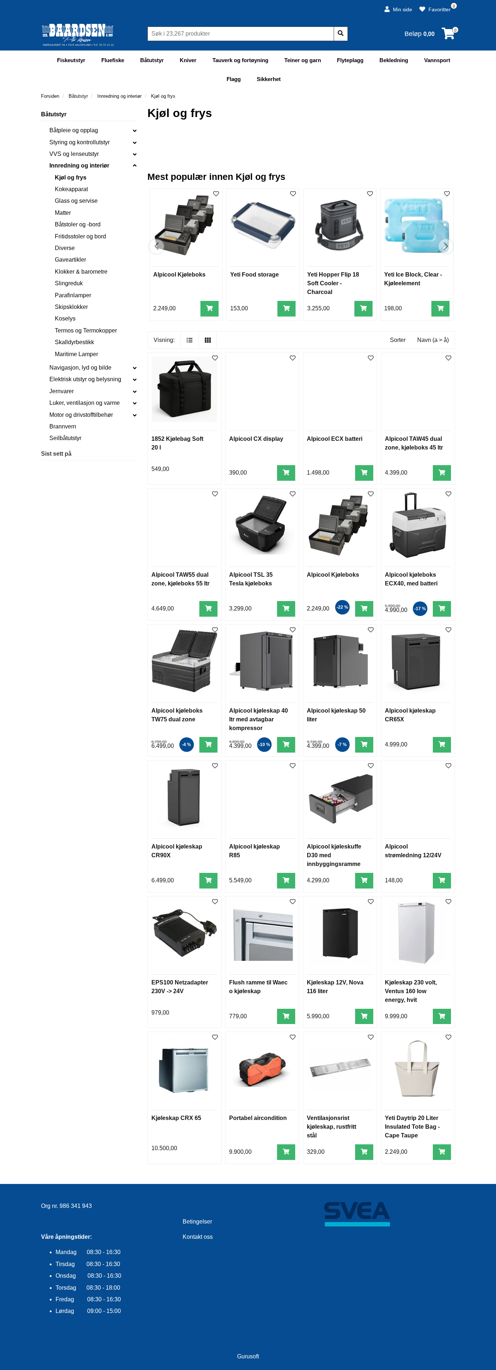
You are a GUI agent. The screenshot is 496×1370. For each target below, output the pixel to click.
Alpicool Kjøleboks (179, 274)
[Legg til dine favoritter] (216, 194)
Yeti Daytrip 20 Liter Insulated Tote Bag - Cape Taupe (412, 1127)
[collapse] (135, 130)
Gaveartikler (70, 260)
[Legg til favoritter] (215, 358)
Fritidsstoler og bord (80, 236)
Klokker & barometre (81, 272)
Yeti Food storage (254, 274)
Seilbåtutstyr (65, 438)
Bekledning (393, 60)
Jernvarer (61, 391)
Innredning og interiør (79, 165)
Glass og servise (76, 201)
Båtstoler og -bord (78, 224)
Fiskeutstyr (71, 60)
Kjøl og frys (70, 177)
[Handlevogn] (448, 36)
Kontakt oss (198, 1237)
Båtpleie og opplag (73, 130)
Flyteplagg (350, 60)
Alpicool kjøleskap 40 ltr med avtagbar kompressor (258, 719)
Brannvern (62, 426)
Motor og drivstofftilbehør (81, 415)
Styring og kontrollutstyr (79, 142)
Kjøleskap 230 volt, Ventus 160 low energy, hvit (411, 991)
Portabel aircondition (258, 1118)
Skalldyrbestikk (74, 342)
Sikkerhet (269, 79)
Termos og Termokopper (86, 330)
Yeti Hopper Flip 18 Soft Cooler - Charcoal (333, 283)
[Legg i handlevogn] (209, 309)
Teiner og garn (302, 60)
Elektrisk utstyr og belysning (85, 379)
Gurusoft (248, 1356)
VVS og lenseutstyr (74, 154)
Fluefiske (112, 60)
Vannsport (437, 60)
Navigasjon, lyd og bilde (80, 367)
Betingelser (197, 1221)
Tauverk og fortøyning (240, 60)
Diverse (65, 248)
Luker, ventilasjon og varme (84, 403)
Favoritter (439, 9)
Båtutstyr (152, 60)
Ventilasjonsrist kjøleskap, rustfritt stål (331, 1127)
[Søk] (340, 34)
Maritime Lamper (76, 354)
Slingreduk (69, 283)
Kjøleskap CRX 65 (176, 1118)
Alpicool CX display (256, 439)
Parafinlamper (73, 295)
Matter (63, 213)
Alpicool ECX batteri (334, 439)
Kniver (188, 60)
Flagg (234, 79)
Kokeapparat (71, 189)
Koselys (65, 318)
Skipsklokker (71, 307)
